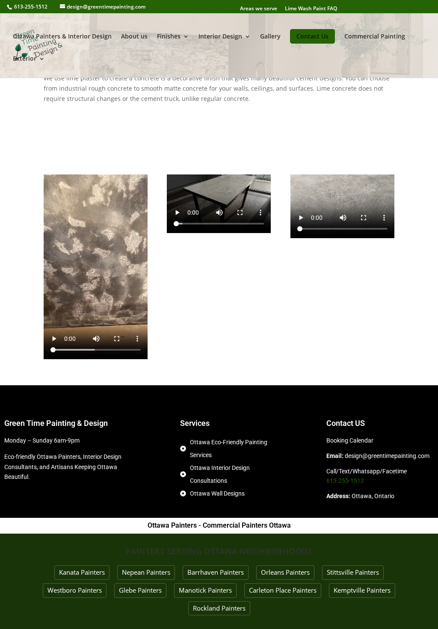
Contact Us (312, 36)
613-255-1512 (30, 6)
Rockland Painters (219, 608)
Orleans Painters (285, 572)
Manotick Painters (205, 590)
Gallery (270, 36)
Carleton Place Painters (283, 590)
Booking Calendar (349, 440)
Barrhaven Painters (215, 572)
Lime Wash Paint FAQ (311, 8)
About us (134, 36)
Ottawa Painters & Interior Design (62, 36)
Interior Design (220, 36)
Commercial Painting (374, 36)
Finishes (169, 36)
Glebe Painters (140, 590)
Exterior (24, 59)
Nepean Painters (146, 572)
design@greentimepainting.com (387, 455)
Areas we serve (258, 8)
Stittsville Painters (353, 572)
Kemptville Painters (362, 590)
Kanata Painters (82, 572)
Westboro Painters (74, 590)
